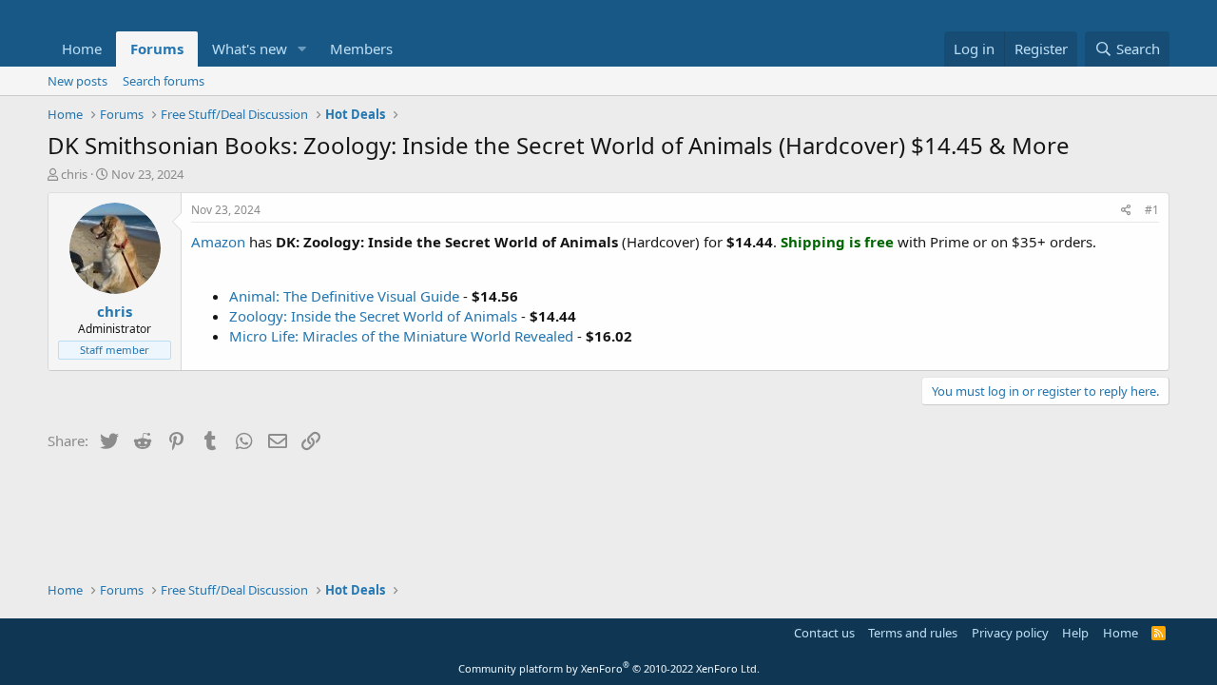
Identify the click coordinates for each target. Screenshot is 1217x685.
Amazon (218, 241)
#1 (1152, 210)
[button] (302, 49)
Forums (157, 48)
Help (1075, 632)
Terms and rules (912, 632)
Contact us (824, 632)
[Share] (1126, 211)
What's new (249, 48)
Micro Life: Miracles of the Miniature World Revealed (401, 335)
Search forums (163, 80)
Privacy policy (1010, 632)
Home (82, 48)
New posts (77, 80)
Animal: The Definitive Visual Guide (344, 295)
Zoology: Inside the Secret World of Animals (373, 315)
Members (361, 48)
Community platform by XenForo (609, 668)
